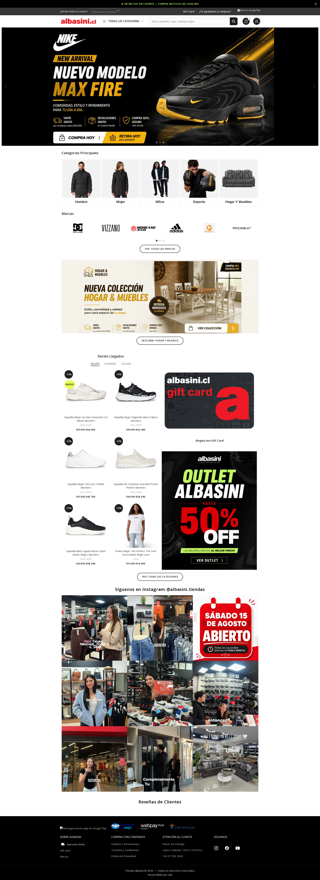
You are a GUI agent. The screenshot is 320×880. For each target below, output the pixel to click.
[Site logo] (78, 21)
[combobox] (105, 12)
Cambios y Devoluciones (125, 844)
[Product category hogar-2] (239, 183)
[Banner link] (209, 400)
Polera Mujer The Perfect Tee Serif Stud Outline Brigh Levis (135, 552)
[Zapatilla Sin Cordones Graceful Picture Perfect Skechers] (135, 458)
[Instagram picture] (94, 628)
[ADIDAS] (176, 228)
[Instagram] (216, 846)
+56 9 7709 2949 (173, 856)
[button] (6, 86)
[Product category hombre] (81, 183)
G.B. (170, 874)
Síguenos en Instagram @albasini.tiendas (160, 589)
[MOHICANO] (143, 228)
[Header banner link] (160, 4)
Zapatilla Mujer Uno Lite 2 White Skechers (85, 485)
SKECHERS (86, 425)
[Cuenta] (256, 21)
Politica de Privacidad (123, 856)
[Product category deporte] (199, 183)
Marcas (64, 856)
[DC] (78, 228)
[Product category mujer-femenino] (121, 183)
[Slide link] (160, 86)
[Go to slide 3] (163, 142)
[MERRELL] (209, 228)
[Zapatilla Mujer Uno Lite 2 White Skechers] (85, 458)
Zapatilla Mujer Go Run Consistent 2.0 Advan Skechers (86, 418)
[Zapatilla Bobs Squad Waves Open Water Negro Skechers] (85, 525)
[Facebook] (227, 846)
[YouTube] (237, 846)
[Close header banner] (316, 4)
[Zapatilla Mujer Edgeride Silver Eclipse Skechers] (135, 391)
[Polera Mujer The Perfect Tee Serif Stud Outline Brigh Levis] (135, 525)
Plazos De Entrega (173, 844)
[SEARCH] (234, 21)
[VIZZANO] (110, 228)
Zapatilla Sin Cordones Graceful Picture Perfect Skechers (136, 485)
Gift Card (188, 11)
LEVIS (136, 559)
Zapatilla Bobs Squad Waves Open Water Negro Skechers (86, 552)
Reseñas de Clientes (160, 802)
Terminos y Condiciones (125, 850)
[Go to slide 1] (157, 142)
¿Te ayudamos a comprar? (215, 11)
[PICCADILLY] (242, 228)
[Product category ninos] (160, 183)
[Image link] (160, 296)
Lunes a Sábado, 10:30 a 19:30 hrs (182, 850)
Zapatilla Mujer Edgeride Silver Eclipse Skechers (136, 418)
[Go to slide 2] (160, 142)
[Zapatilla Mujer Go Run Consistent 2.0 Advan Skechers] (85, 391)
